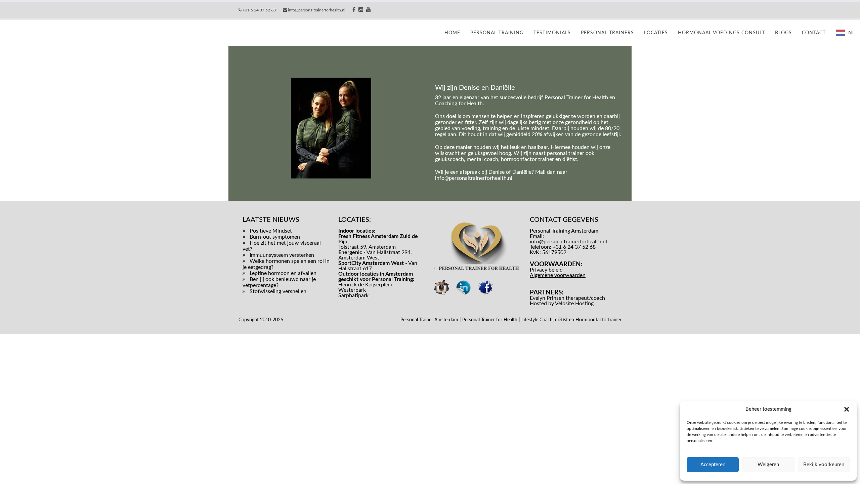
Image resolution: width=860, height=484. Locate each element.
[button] (846, 409)
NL (851, 33)
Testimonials (552, 33)
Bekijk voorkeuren (823, 464)
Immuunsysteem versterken (282, 255)
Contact (814, 33)
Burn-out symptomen (275, 237)
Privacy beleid (546, 270)
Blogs (783, 33)
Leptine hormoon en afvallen (283, 273)
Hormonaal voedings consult (721, 33)
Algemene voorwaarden (558, 275)
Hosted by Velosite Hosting (562, 303)
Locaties (656, 33)
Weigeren (768, 464)
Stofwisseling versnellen (278, 291)
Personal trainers (607, 33)
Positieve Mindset (271, 231)
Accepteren (712, 464)
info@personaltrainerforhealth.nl (473, 178)
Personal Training (496, 33)
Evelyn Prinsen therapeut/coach (567, 298)
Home (452, 33)
